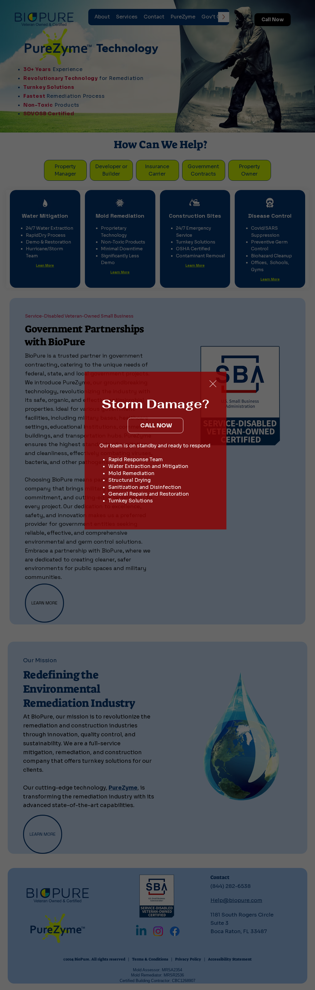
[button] (212, 384)
